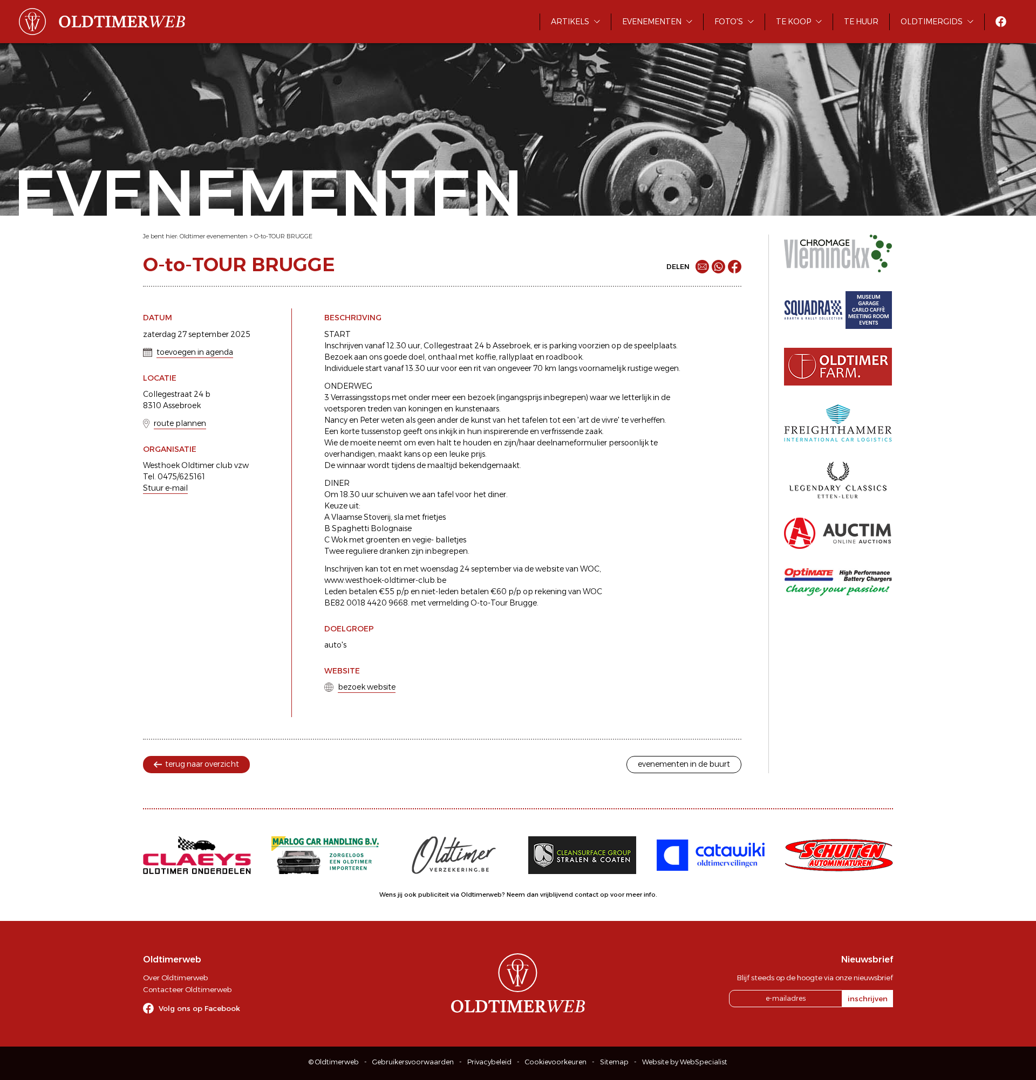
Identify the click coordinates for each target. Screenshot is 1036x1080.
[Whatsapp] (718, 266)
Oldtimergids (932, 21)
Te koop (793, 21)
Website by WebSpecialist (684, 1062)
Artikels (570, 21)
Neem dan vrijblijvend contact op (558, 894)
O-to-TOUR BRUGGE (283, 236)
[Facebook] (734, 266)
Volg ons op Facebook (199, 1008)
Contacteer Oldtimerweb (187, 989)
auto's (335, 645)
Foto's (728, 21)
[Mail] (702, 266)
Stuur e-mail (165, 488)
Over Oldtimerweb (175, 977)
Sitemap (614, 1062)
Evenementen (651, 21)
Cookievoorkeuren (556, 1062)
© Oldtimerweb (334, 1062)
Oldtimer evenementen (214, 236)
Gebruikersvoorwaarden (413, 1062)
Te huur (861, 21)
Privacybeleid (489, 1062)
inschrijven (868, 998)
